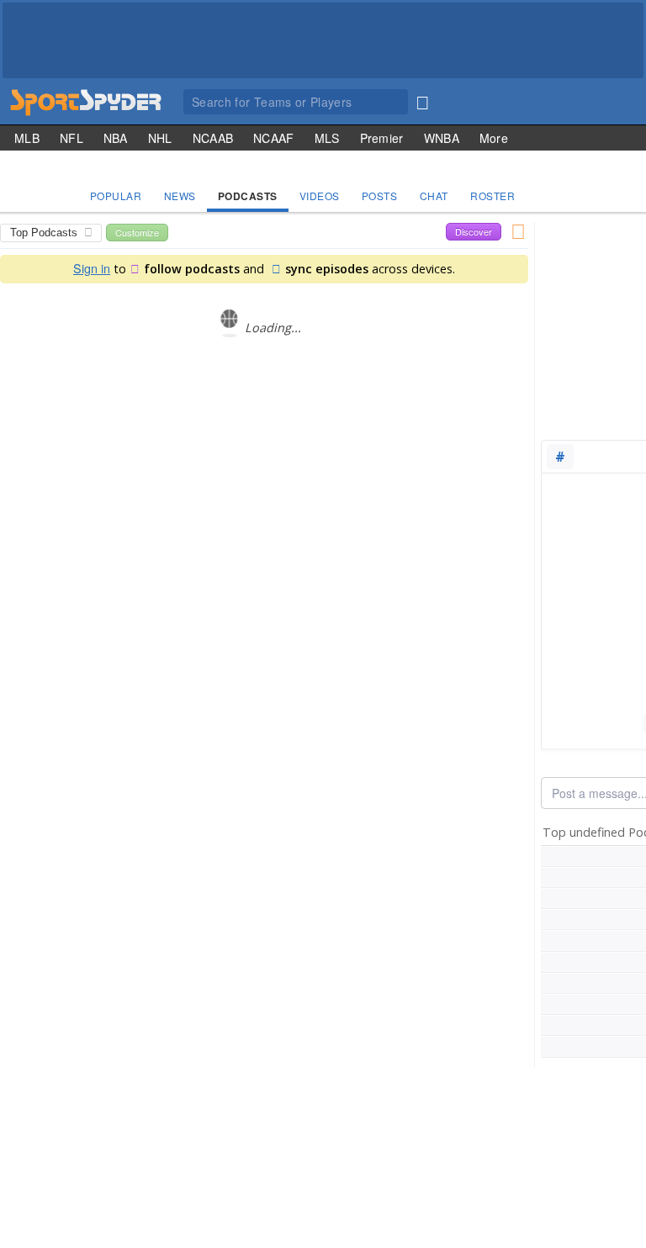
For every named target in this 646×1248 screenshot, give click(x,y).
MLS (327, 138)
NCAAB (213, 138)
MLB (27, 138)
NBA (115, 138)
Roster (492, 195)
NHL (160, 138)
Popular (116, 195)
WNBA (441, 138)
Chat (434, 195)
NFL (71, 138)
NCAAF (273, 138)
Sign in (91, 268)
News (180, 195)
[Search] (422, 99)
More (493, 138)
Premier (382, 138)
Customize (137, 232)
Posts (380, 195)
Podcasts (248, 196)
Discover (473, 231)
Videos (319, 195)
